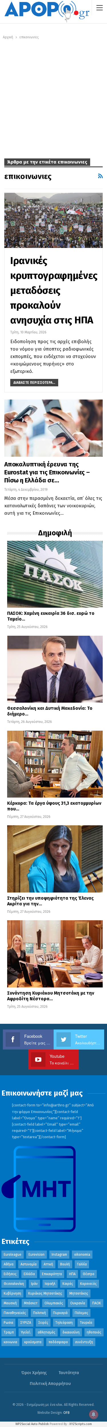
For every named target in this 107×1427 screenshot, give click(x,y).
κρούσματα (32, 1342)
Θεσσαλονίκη (14, 1284)
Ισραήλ (50, 1284)
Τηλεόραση (64, 1323)
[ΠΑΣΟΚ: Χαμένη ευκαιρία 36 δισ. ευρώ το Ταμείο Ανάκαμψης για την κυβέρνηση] (55, 574)
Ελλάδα (29, 1274)
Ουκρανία (77, 1303)
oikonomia (82, 1255)
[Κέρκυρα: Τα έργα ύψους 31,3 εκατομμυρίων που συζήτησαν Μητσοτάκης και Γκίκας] (55, 764)
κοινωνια (10, 1342)
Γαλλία (82, 1264)
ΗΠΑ (72, 1274)
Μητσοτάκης (78, 1293)
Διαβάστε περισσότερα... (34, 383)
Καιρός (67, 1284)
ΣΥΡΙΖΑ (25, 1323)
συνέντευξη (84, 1342)
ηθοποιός (94, 1332)
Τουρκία (86, 1323)
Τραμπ (9, 1332)
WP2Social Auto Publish (32, 1424)
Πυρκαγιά (60, 1313)
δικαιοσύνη (71, 1332)
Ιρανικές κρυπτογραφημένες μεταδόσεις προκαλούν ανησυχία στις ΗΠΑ (53, 290)
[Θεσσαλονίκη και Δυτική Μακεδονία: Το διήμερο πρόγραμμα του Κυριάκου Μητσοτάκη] (55, 669)
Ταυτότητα (68, 1372)
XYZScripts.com (80, 1424)
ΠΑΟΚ (96, 1303)
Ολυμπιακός (54, 1303)
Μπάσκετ (30, 1303)
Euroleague (12, 1255)
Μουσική (10, 1303)
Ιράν (34, 1284)
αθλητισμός (46, 1332)
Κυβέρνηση (12, 1293)
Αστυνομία (29, 1264)
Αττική (48, 1264)
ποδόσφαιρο (58, 1342)
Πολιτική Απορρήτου (50, 1383)
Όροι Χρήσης (34, 1372)
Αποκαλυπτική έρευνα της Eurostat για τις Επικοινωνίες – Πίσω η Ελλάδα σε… (47, 472)
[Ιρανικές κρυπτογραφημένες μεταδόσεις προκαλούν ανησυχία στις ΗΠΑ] (53, 220)
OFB (66, 1413)
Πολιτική (39, 1313)
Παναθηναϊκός (15, 1313)
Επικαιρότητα (52, 1274)
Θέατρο (88, 1274)
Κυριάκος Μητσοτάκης (45, 1293)
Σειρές (43, 1323)
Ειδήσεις (10, 1274)
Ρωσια (8, 1323)
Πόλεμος (81, 1313)
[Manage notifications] (93, 1414)
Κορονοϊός (88, 1284)
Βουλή (65, 1264)
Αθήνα (8, 1264)
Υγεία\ (26, 1332)
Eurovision (37, 1255)
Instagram (59, 1255)
